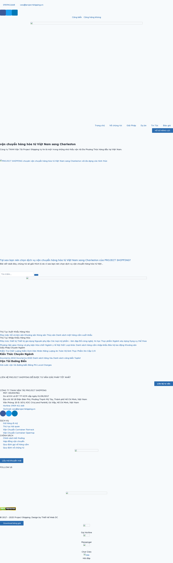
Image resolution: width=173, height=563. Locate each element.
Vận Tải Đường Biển (13, 361)
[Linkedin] (15, 413)
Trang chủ (100, 125)
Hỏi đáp (86, 558)
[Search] (36, 275)
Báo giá (167, 125)
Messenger (86, 542)
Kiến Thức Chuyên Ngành (17, 354)
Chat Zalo (86, 551)
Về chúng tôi (115, 125)
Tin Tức (154, 125)
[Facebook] (3, 413)
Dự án (143, 125)
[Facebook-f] (3, 13)
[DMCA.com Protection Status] (86, 508)
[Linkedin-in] (15, 13)
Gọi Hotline (86, 532)
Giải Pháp (131, 125)
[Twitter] (9, 13)
